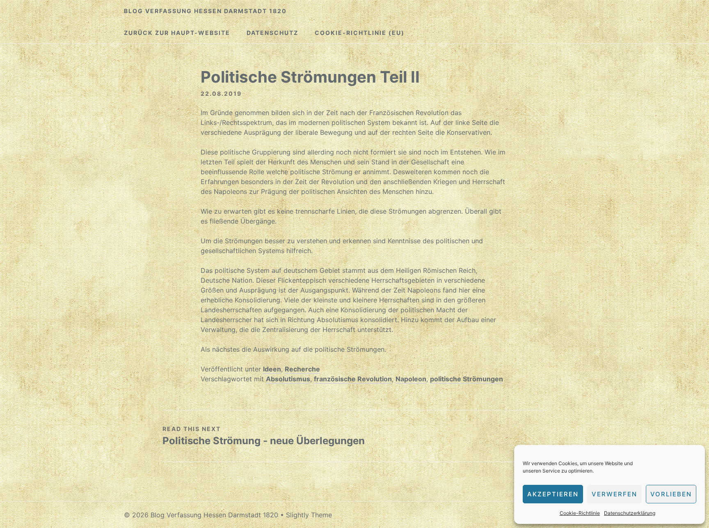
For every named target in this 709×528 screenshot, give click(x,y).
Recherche (302, 369)
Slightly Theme (309, 515)
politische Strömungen (466, 379)
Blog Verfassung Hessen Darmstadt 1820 (205, 10)
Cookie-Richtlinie (580, 513)
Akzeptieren (553, 494)
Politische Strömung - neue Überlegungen (263, 441)
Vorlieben (671, 494)
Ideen (272, 369)
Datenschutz (272, 32)
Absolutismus (288, 379)
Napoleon (411, 379)
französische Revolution (353, 379)
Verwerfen (614, 494)
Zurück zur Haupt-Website (177, 32)
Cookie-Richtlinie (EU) (360, 32)
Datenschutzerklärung (629, 513)
